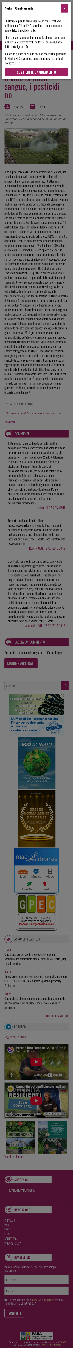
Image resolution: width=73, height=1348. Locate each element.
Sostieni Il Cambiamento (36, 72)
